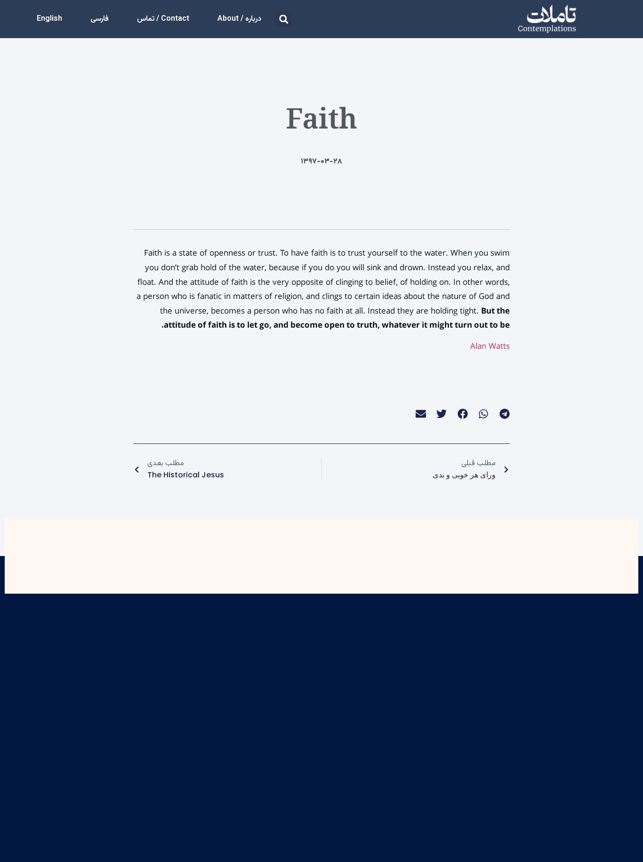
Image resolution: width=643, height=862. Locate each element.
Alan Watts (490, 346)
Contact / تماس (163, 19)
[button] (283, 19)
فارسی (99, 19)
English (49, 19)
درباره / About (239, 19)
